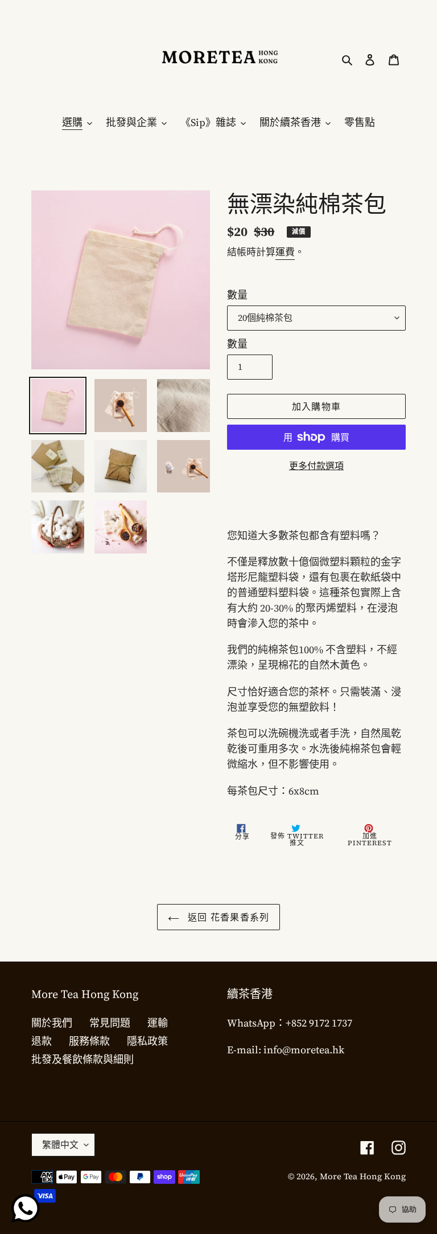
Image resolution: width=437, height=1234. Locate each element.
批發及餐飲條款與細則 (82, 1059)
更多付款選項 (316, 465)
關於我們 (51, 1023)
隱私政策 (147, 1041)
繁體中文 (60, 1144)
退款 (41, 1041)
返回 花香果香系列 (227, 917)
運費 (285, 252)
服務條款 (89, 1041)
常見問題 (109, 1023)
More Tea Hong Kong (363, 1176)
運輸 (157, 1023)
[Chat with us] (25, 1208)
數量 (237, 295)
